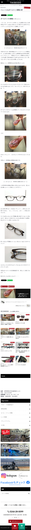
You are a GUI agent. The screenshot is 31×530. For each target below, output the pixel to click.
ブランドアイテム (5, 421)
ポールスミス (4, 286)
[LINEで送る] (10, 15)
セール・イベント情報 (6, 413)
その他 (2, 425)
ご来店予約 (21, 527)
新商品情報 (12, 286)
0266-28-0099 (16, 511)
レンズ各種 (4, 417)
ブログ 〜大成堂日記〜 (7, 404)
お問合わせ (15, 527)
